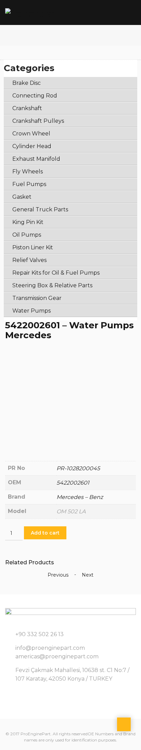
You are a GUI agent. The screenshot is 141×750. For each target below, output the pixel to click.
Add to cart (45, 533)
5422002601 (72, 482)
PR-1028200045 (78, 468)
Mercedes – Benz (79, 497)
